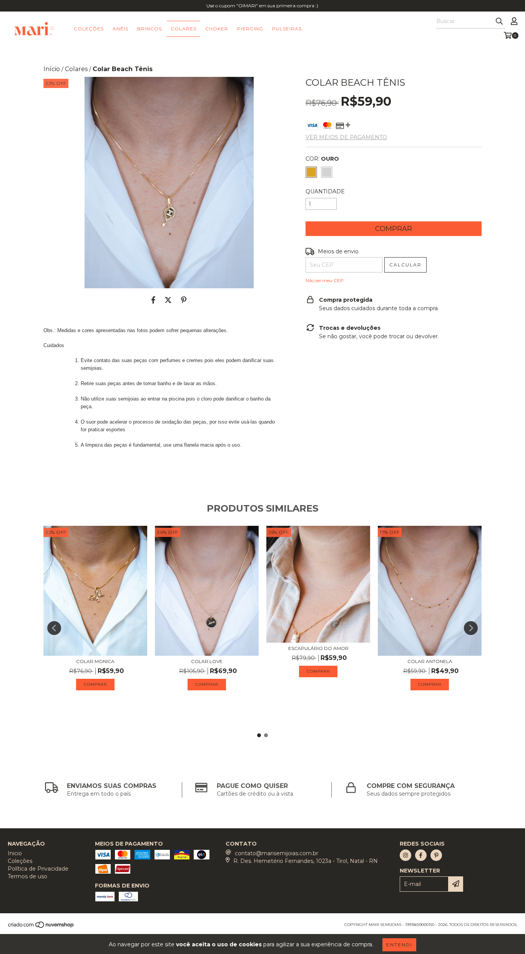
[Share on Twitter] (168, 300)
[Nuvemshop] (41, 926)
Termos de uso (27, 876)
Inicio (15, 853)
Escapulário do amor (318, 648)
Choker (216, 29)
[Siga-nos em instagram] (405, 855)
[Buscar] (499, 21)
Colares (183, 29)
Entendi (399, 944)
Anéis (120, 29)
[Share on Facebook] (153, 300)
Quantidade (325, 191)
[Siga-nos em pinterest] (436, 855)
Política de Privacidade (38, 868)
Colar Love (207, 661)
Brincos (149, 29)
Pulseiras (287, 29)
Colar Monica (95, 661)
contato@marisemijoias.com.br (276, 853)
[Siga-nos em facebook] (421, 855)
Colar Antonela (429, 661)
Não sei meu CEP (325, 280)
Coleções (89, 29)
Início (51, 69)
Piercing (250, 29)
